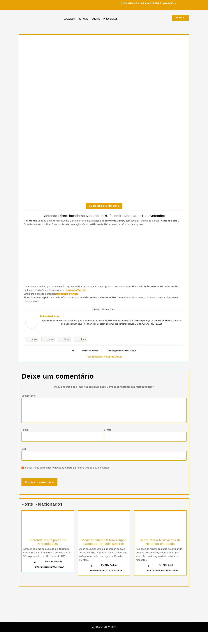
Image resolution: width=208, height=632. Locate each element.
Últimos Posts (108, 309)
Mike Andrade (49, 316)
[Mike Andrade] (32, 322)
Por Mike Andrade (89, 350)
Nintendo (97, 356)
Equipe (96, 19)
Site (23, 448)
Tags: (89, 356)
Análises (69, 19)
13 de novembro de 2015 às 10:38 (105, 570)
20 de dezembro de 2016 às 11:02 (162, 570)
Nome (24, 429)
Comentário (28, 395)
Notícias (83, 19)
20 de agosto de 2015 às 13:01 (49, 567)
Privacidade (110, 19)
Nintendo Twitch (75, 290)
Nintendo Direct (113, 356)
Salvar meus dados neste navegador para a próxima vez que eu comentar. (67, 467)
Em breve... (180, 18)
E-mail (107, 429)
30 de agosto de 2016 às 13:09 (121, 350)
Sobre (96, 309)
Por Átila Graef (166, 565)
